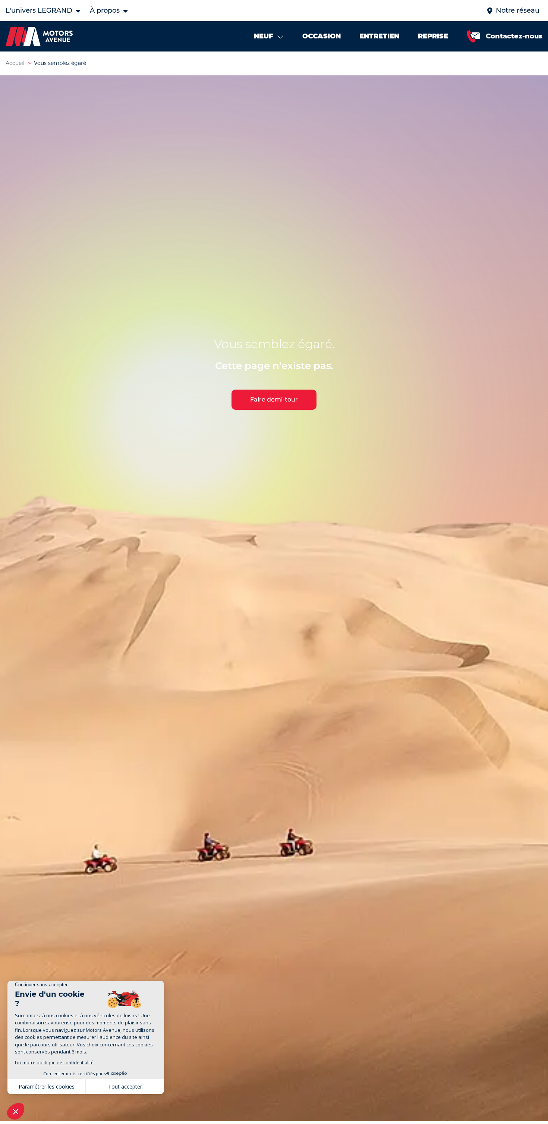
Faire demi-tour (274, 399)
